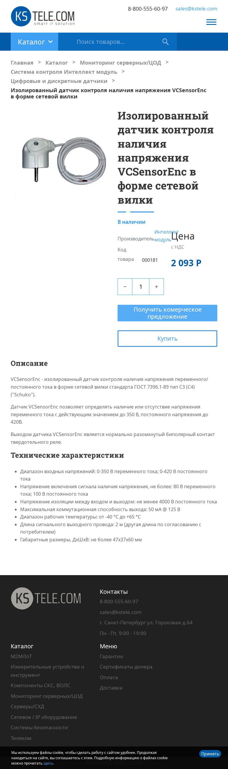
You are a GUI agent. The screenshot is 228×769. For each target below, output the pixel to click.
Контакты (114, 592)
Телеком (21, 738)
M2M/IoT (21, 656)
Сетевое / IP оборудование (44, 717)
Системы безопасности (39, 727)
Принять (210, 754)
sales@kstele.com (196, 8)
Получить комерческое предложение (168, 312)
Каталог (22, 646)
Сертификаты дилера (126, 666)
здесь (48, 763)
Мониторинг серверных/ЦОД (47, 696)
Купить (167, 338)
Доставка (111, 687)
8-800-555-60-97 (148, 8)
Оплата (109, 677)
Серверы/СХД (27, 706)
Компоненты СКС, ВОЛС (40, 685)
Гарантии (111, 656)
